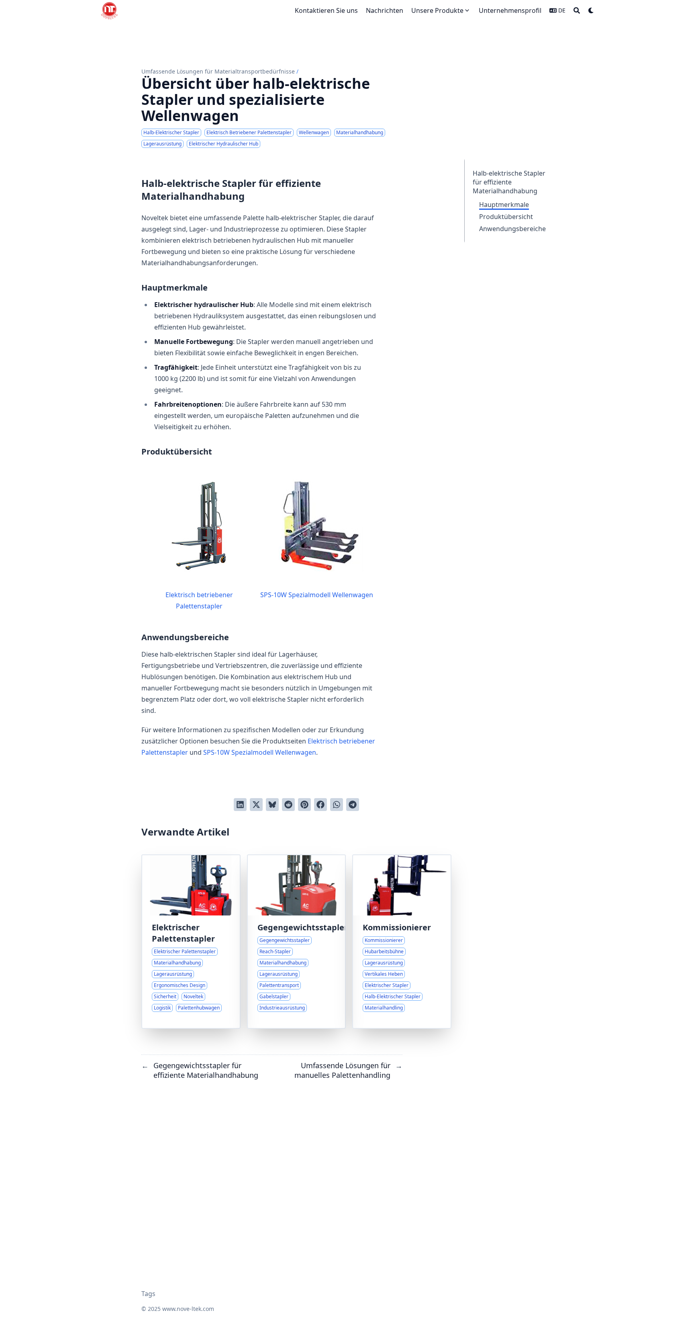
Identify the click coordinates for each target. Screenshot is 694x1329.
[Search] (577, 10)
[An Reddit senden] (288, 804)
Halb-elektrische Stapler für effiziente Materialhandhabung (509, 182)
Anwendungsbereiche (512, 228)
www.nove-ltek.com (188, 1309)
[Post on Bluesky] (272, 804)
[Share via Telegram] (352, 804)
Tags (148, 1293)
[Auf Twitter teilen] (256, 804)
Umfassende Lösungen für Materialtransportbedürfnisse (218, 71)
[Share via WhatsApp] (336, 804)
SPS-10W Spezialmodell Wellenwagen (316, 594)
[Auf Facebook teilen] (320, 804)
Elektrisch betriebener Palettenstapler (199, 600)
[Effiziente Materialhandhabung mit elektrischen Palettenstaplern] (191, 941)
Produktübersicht (506, 216)
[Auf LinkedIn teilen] (240, 804)
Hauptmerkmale (504, 204)
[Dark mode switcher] (591, 10)
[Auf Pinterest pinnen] (304, 804)
